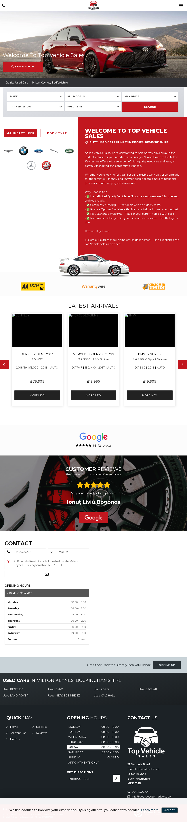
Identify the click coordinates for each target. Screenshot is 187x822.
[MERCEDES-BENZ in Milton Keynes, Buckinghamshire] (31, 165)
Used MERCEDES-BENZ (64, 695)
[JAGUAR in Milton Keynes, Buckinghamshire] (54, 151)
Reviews (41, 733)
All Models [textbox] (76, 96)
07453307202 (140, 791)
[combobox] (35, 96)
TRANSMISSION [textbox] (20, 106)
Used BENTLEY (13, 689)
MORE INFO (37, 395)
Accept (169, 810)
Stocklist (41, 726)
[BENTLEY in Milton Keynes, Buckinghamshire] (8, 151)
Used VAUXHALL (104, 695)
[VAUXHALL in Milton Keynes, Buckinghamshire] (46, 165)
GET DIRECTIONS (80, 772)
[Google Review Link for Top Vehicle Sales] (93, 517)
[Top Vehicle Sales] (93, 5)
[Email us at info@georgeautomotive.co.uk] (47, 574)
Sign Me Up (167, 665)
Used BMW (55, 689)
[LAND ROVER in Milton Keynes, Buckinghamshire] (69, 151)
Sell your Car (18, 733)
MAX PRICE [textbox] (132, 96)
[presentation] (4, 364)
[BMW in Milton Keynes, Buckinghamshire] (23, 151)
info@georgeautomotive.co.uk (151, 796)
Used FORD (101, 689)
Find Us (15, 739)
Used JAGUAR (148, 689)
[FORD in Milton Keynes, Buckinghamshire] (38, 151)
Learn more (150, 810)
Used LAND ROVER (15, 695)
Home (14, 726)
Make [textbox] (14, 96)
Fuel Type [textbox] (74, 106)
